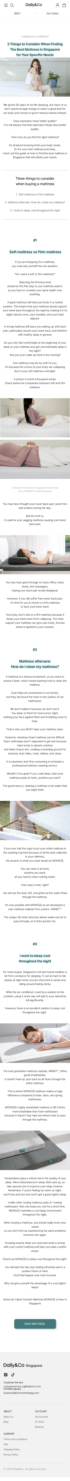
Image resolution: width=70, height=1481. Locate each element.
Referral (39, 1427)
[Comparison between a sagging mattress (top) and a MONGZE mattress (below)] (35, 489)
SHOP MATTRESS (35, 1324)
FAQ (6, 1444)
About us (8, 1416)
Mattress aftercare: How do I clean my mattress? (36, 202)
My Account (41, 1416)
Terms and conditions (15, 1439)
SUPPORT (9, 1434)
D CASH (39, 1421)
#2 (35, 649)
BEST (17, 13)
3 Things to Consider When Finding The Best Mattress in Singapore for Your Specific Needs (35, 49)
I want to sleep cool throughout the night (36, 210)
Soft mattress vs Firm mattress (36, 194)
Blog (6, 1421)
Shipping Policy (12, 1449)
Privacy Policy (11, 1454)
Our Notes (52, 13)
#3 (35, 944)
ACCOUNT (41, 1411)
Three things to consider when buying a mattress (35, 181)
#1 (35, 240)
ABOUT (8, 1411)
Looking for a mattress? (34, 36)
